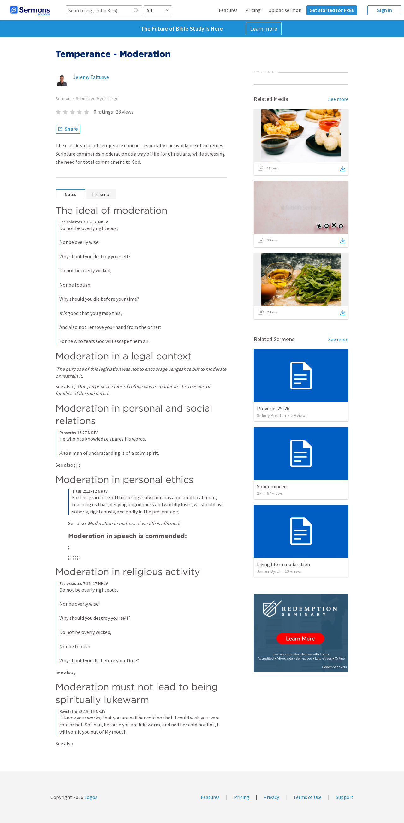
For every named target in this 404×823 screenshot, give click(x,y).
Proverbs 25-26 (273, 408)
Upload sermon (284, 10)
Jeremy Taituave (91, 77)
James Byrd (268, 571)
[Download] (342, 169)
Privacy (271, 797)
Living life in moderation (283, 564)
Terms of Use (307, 797)
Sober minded (272, 486)
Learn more (263, 28)
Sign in (384, 10)
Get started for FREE (331, 10)
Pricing (253, 10)
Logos (90, 797)
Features (228, 10)
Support (345, 797)
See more (338, 99)
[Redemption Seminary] (301, 633)
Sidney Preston (271, 415)
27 (259, 493)
